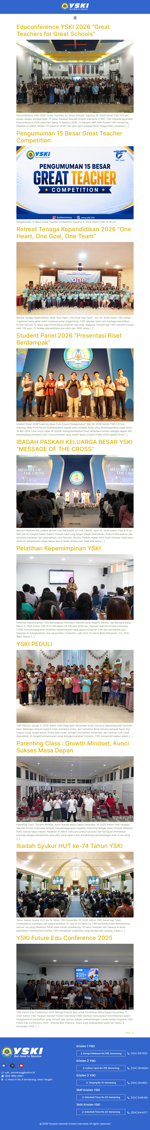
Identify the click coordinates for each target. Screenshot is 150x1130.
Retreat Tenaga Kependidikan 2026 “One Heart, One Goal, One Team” (73, 233)
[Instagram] (12, 1066)
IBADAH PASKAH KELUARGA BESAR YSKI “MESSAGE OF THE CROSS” (74, 445)
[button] (75, 18)
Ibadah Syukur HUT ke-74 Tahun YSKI (69, 845)
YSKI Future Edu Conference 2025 (64, 937)
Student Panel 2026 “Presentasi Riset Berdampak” (69, 339)
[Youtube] (21, 1066)
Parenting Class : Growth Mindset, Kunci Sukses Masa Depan (72, 747)
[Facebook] (3, 1066)
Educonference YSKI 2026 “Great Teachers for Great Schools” (63, 30)
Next (129, 1032)
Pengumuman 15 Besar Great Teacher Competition (69, 137)
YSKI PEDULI (34, 644)
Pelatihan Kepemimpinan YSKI (58, 548)
